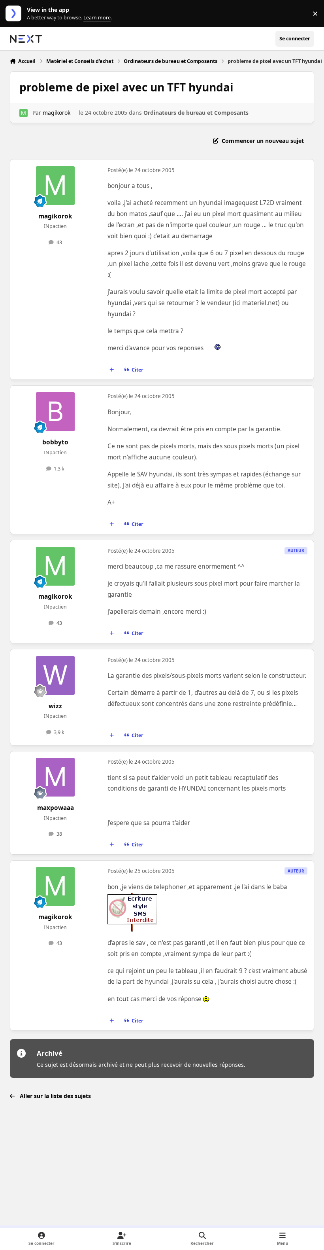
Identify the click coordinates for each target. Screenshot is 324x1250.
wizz (55, 706)
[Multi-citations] (111, 370)
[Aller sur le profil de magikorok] (23, 113)
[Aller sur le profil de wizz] (55, 675)
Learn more (15, 13)
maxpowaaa (55, 808)
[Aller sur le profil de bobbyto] (55, 411)
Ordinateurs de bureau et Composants (196, 112)
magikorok (56, 112)
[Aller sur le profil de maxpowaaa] (55, 777)
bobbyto (55, 442)
